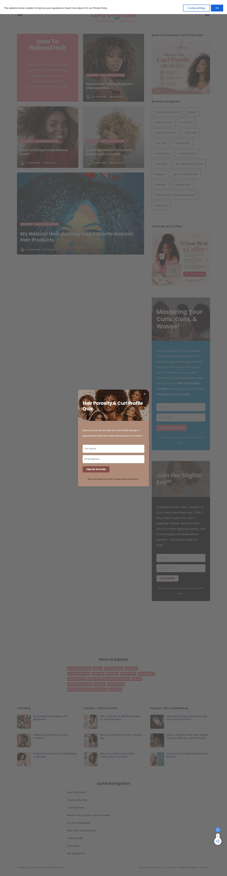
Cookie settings (196, 8)
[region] (113, 7)
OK (217, 8)
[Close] (145, 394)
